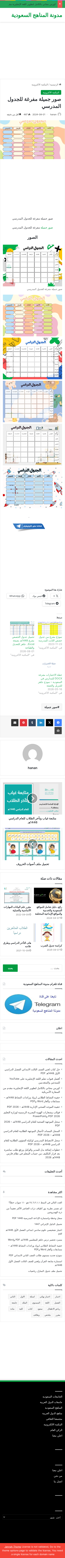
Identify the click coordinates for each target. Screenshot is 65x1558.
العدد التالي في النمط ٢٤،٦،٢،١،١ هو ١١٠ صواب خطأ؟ (35, 1202)
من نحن (58, 1475)
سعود (40, 1308)
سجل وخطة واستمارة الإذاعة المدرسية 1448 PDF (37, 1218)
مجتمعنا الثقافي (54, 1418)
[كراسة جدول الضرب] (48, 932)
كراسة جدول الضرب (51, 945)
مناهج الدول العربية (52, 1413)
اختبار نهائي (45, 1296)
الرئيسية (54, 84)
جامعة (14, 1302)
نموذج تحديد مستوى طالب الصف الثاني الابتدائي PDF (35, 1255)
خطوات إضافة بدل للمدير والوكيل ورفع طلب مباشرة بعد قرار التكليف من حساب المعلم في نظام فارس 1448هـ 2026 (32, 1153)
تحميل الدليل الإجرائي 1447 (48, 1224)
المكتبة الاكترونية (40, 84)
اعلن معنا (57, 1435)
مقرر (58, 1315)
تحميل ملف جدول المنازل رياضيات (45, 1270)
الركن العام (56, 1430)
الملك (24, 1302)
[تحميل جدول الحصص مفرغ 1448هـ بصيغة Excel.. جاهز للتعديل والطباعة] (22, 628)
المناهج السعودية (53, 1407)
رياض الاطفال (53, 1308)
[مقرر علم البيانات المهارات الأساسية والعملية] (17, 895)
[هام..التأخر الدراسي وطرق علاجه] (17, 931)
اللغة (47, 1302)
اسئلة (32, 1296)
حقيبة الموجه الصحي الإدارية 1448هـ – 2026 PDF (33, 1106)
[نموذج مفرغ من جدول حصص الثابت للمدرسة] (50, 628)
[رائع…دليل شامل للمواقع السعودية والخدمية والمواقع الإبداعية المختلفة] (48, 895)
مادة (12, 1308)
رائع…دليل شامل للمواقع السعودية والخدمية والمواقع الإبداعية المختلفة (48, 910)
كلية (21, 1308)
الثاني (12, 1296)
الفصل (57, 1302)
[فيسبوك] (58, 722)
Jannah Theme (13, 1546)
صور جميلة (47, 227)
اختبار (57, 1296)
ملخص (48, 1315)
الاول (22, 1296)
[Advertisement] (32, 51)
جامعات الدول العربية (51, 1402)
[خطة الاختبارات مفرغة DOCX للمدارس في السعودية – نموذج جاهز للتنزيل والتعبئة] (50, 666)
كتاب (30, 1308)
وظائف (36, 1315)
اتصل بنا (58, 1481)
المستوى (36, 1302)
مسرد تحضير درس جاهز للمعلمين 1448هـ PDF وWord (35, 1239)
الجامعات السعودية (52, 1396)
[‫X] (49, 722)
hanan (53, 114)
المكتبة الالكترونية (53, 1424)
